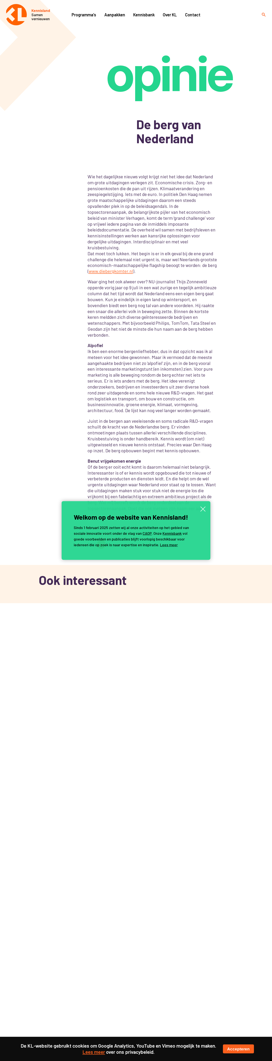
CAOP (147, 533)
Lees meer (169, 544)
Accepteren (238, 1049)
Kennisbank (172, 533)
